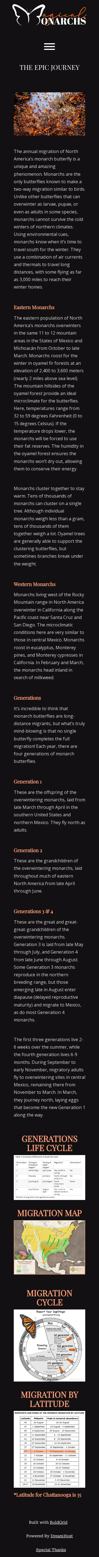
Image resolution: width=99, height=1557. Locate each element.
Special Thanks (51, 1550)
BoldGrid (58, 1522)
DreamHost (62, 1536)
